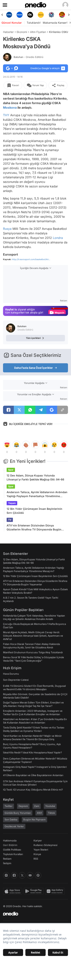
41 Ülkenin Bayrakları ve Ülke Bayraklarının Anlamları (33, 775)
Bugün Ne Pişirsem (34, 819)
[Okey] (30, 14)
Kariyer (38, 840)
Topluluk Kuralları (13, 854)
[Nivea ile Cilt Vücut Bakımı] (9, 14)
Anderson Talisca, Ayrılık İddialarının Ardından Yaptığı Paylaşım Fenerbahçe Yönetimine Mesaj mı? (37, 494)
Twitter (8, 806)
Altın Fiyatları (38, 32)
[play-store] (34, 891)
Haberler (8, 32)
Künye (37, 854)
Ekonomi (22, 32)
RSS (36, 858)
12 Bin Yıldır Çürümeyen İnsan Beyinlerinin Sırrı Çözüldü (34, 510)
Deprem (23, 806)
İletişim (7, 863)
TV (9, 519)
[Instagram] (6, 875)
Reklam (7, 858)
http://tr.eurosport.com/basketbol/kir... (31, 259)
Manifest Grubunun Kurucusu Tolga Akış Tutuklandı (33, 652)
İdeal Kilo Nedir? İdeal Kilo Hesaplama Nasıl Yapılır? (32, 752)
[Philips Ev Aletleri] (19, 14)
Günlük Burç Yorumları (18, 812)
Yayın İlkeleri (41, 849)
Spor (10, 469)
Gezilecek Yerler (14, 826)
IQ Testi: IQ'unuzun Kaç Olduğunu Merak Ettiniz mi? (33, 789)
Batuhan (28, 56)
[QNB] (51, 14)
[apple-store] (13, 891)
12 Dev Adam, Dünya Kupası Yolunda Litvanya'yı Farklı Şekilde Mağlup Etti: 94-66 (35, 477)
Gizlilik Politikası (12, 849)
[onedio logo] (33, 913)
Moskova (10, 107)
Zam (36, 806)
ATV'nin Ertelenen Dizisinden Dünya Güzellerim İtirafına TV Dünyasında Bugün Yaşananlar (34, 527)
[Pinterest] (38, 875)
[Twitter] (22, 875)
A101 (39, 812)
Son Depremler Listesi (16, 679)
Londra (58, 238)
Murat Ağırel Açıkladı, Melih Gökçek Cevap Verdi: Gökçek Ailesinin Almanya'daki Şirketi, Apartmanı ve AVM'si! (33, 636)
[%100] (40, 14)
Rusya (7, 229)
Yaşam (12, 503)
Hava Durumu (11, 673)
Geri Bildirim (10, 845)
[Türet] (62, 14)
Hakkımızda (9, 840)
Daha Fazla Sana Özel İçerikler (33, 367)
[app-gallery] (55, 891)
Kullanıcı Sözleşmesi (45, 845)
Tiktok (51, 812)
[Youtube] (30, 875)
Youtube (50, 806)
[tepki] (7, 445)
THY (6, 115)
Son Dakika (11, 819)
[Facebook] (14, 875)
